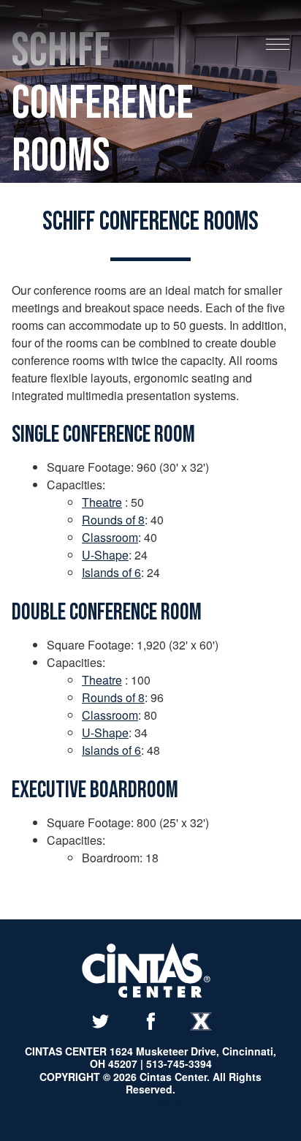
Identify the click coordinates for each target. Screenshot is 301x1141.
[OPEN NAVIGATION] (277, 45)
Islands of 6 (111, 572)
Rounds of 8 (113, 519)
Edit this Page (151, 1102)
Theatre (102, 502)
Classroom (110, 537)
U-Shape (105, 554)
